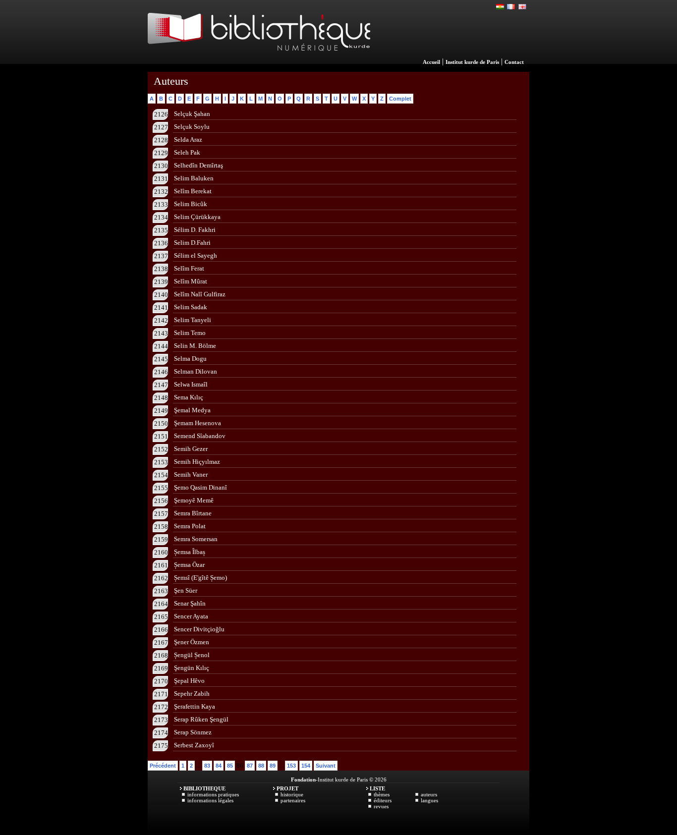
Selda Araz (188, 139)
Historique (292, 794)
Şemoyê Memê (194, 500)
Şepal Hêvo (189, 680)
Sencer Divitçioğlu (199, 629)
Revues (381, 806)
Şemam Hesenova (197, 423)
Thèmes (382, 794)
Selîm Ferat (189, 268)
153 (291, 766)
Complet (400, 99)
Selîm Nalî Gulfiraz (200, 294)
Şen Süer (185, 590)
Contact (514, 62)
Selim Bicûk (190, 204)
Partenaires (293, 800)
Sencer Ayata (191, 616)
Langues (429, 800)
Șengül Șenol (192, 655)
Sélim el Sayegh (195, 255)
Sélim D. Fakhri (195, 229)
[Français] (511, 6)
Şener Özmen (191, 642)
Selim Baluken (194, 178)
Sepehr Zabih (192, 693)
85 (230, 766)
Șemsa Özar (189, 564)
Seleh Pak (187, 152)
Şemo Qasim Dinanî (200, 487)
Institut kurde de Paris (472, 62)
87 (250, 766)
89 (273, 766)
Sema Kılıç (188, 397)
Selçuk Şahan (192, 113)
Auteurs (429, 794)
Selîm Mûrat (190, 281)
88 (261, 766)
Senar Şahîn (190, 603)
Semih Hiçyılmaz (197, 461)
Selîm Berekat (193, 191)
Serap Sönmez (193, 732)
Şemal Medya (192, 410)
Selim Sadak (190, 307)
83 (207, 766)
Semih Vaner (191, 474)
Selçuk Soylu (192, 126)
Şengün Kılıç (191, 667)
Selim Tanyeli (192, 320)
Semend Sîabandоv (200, 436)
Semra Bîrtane (193, 513)
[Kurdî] (500, 6)
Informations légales (210, 800)
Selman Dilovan (195, 371)
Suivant (326, 766)
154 (305, 766)
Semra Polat (190, 526)
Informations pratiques (213, 794)
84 (219, 766)
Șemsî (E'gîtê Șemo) (200, 577)
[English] (522, 6)
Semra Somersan (196, 539)
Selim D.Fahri (192, 242)
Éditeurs (383, 800)
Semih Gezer (191, 448)
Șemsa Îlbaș (189, 552)
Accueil (431, 62)
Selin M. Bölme (195, 345)
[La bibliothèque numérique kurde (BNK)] (259, 61)
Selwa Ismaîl (191, 384)
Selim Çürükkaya (197, 217)
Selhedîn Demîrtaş (198, 165)
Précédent (163, 766)
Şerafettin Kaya (194, 706)
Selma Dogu (190, 358)
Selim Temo (190, 332)
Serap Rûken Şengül (201, 719)
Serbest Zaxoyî (194, 745)
